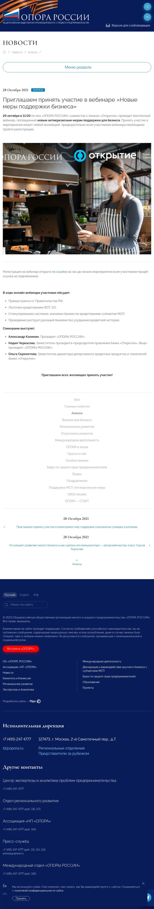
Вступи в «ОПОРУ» (21, 649)
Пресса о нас (77, 454)
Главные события (77, 406)
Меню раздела (78, 67)
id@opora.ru (13, 748)
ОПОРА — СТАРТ (77, 501)
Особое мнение (77, 460)
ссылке (61, 272)
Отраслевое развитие (77, 433)
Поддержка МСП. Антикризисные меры (77, 487)
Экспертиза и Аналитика (18, 689)
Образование (91, 682)
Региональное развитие (77, 426)
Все (77, 399)
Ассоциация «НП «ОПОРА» (20, 667)
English (24, 594)
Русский (10, 594)
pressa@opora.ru (13, 853)
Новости (17, 52)
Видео (77, 474)
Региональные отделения (61, 748)
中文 (36, 594)
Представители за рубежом (63, 753)
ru (147, 17)
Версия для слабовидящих (130, 25)
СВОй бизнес (77, 494)
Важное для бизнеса (77, 420)
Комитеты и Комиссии (17, 678)
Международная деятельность (77, 440)
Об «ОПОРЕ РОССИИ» (17, 661)
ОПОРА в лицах (77, 447)
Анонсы (32, 52)
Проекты (88, 687)
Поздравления (77, 481)
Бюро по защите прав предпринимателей (77, 467)
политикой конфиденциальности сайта (38, 890)
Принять (21, 898)
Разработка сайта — (19, 701)
